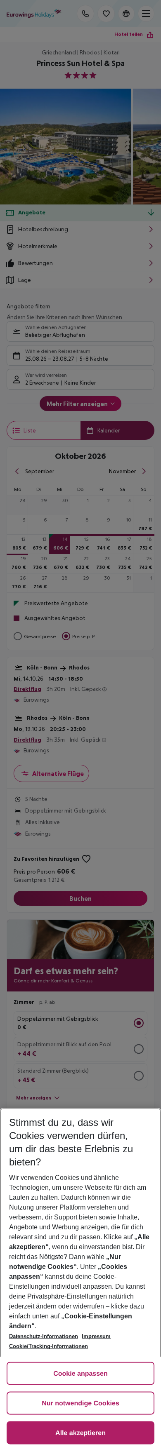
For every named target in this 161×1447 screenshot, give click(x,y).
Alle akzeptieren (80, 1433)
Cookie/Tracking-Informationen (48, 1346)
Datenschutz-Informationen (43, 1336)
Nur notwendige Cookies (80, 1403)
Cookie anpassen (80, 1373)
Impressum (96, 1336)
